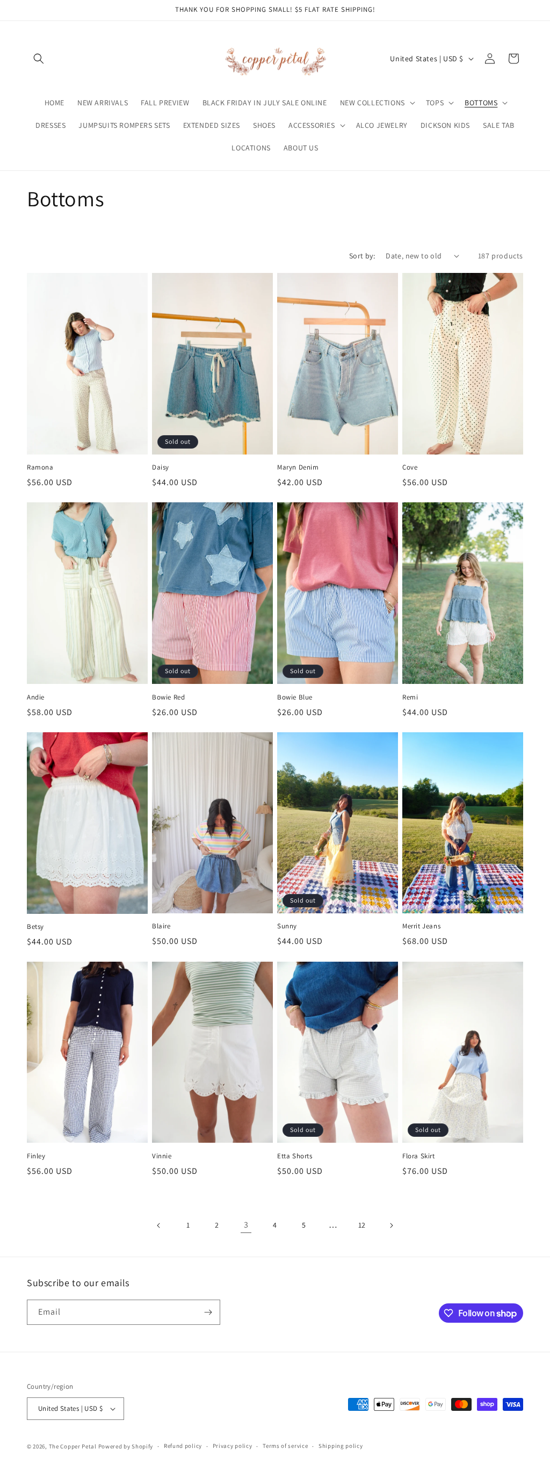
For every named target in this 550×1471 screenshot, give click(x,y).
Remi (410, 697)
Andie (36, 697)
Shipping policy (341, 1446)
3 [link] (246, 1224)
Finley (36, 1156)
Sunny (287, 926)
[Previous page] (159, 1225)
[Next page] (391, 1225)
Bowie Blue (295, 697)
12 (362, 1225)
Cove (409, 467)
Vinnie (162, 1156)
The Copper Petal (73, 1446)
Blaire (161, 926)
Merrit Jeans (421, 926)
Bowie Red (168, 697)
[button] (38, 58)
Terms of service (285, 1446)
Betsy (35, 926)
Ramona (40, 467)
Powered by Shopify (126, 1446)
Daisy (160, 467)
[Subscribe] (208, 1312)
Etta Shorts (295, 1156)
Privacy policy (232, 1446)
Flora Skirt (418, 1156)
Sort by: (362, 256)
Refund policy (183, 1446)
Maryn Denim (298, 467)
